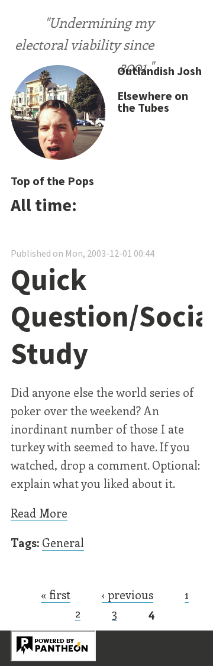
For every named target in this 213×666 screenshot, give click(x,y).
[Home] (58, 113)
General (63, 542)
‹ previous (127, 594)
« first (55, 594)
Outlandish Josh (159, 70)
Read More (39, 512)
